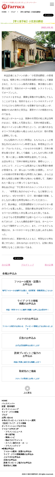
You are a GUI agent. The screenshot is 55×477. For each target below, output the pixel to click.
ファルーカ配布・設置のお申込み (18, 451)
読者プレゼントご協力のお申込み (18, 463)
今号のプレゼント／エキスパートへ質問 (18, 420)
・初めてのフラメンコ (13, 440)
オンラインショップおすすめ (14, 426)
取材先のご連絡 (10, 465)
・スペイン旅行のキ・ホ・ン (16, 443)
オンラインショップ (10, 409)
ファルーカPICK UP (10, 429)
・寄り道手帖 (9, 434)
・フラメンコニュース (13, 432)
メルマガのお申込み (12, 457)
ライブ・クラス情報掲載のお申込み (19, 454)
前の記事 (49, 265)
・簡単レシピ (9, 437)
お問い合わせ (7, 417)
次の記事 (6, 265)
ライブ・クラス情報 (10, 412)
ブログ (13, 12)
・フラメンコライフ (12, 446)
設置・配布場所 (8, 406)
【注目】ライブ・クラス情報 (14, 423)
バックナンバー (8, 403)
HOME (4, 12)
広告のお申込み (10, 460)
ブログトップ (27, 265)
